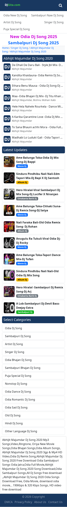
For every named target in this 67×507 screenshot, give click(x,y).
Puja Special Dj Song (16, 29)
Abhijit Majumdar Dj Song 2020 (28, 51)
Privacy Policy (23, 502)
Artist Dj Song (12, 22)
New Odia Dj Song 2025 (33, 36)
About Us (40, 502)
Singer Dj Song (54, 22)
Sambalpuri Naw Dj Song (47, 15)
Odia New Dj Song (15, 15)
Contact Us (55, 502)
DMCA (8, 502)
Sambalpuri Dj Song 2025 (33, 42)
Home (5, 47)
